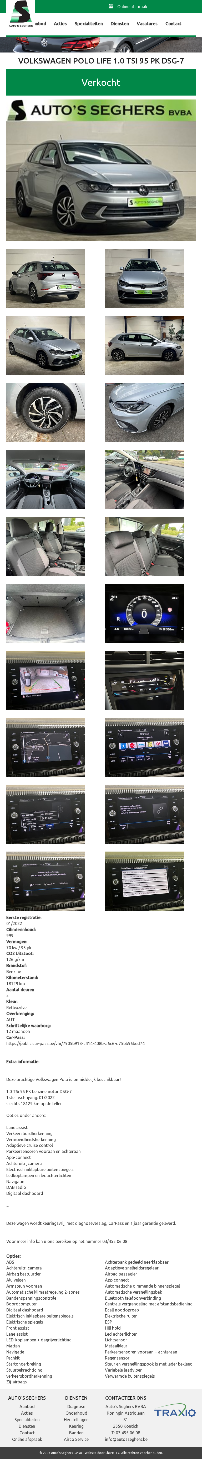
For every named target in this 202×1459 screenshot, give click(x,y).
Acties (60, 23)
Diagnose (76, 1406)
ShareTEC (112, 1453)
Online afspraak (132, 6)
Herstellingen (76, 1419)
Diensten (120, 23)
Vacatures (147, 23)
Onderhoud (76, 1413)
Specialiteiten (89, 23)
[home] (20, 14)
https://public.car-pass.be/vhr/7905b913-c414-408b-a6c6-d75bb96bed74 (75, 1043)
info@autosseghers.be (126, 1439)
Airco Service (76, 1439)
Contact (173, 23)
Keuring (76, 1426)
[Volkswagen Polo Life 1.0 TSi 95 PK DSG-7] (101, 170)
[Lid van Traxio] (175, 1409)
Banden (76, 1432)
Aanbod (38, 23)
